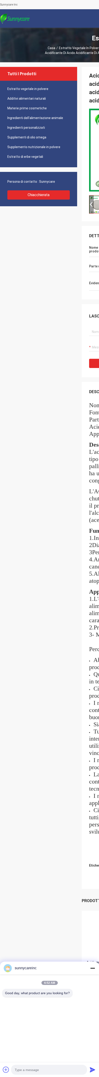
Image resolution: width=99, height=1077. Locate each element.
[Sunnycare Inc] (15, 18)
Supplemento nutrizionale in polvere (33, 147)
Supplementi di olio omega (26, 137)
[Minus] (92, 968)
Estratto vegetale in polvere (27, 89)
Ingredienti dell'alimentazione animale (35, 118)
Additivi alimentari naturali (26, 98)
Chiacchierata (39, 195)
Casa (51, 48)
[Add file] (6, 1070)
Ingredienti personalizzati (26, 127)
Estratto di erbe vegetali (25, 157)
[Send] (92, 1070)
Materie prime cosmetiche (27, 108)
